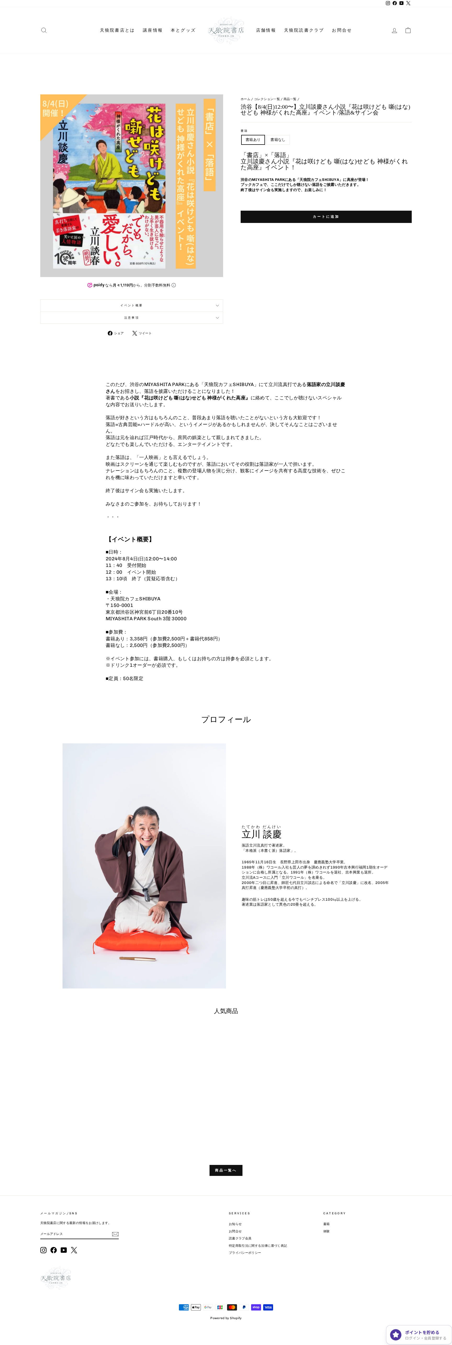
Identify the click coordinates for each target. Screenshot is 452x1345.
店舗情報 (266, 30)
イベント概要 (131, 305)
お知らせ (235, 1224)
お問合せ (342, 30)
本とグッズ (183, 30)
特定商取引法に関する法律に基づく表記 (258, 1246)
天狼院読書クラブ (304, 30)
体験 (326, 1231)
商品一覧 (290, 99)
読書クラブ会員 (240, 1238)
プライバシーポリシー (245, 1253)
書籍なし (277, 139)
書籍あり (253, 139)
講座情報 (153, 30)
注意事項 (131, 317)
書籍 (244, 131)
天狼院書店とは (117, 30)
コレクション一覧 (267, 99)
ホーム (245, 99)
